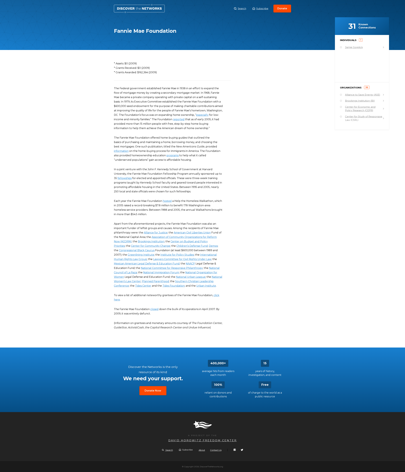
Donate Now (153, 390)
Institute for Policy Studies (177, 254)
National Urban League (191, 276)
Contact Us (215, 450)
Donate (282, 8)
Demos (213, 245)
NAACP (190, 263)
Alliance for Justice (156, 232)
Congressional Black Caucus (137, 250)
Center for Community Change (150, 245)
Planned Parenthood (155, 281)
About (202, 450)
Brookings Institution (151, 241)
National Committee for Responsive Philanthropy (172, 268)
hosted (167, 200)
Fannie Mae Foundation (139, 8)
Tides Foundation (173, 285)
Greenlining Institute (141, 254)
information (121, 150)
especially (202, 114)
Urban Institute (206, 285)
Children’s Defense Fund (192, 245)
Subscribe (262, 8)
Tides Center (143, 285)
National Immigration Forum (161, 272)
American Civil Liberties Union (192, 232)
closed (154, 309)
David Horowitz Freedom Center (202, 440)
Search (242, 8)
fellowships (125, 178)
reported (178, 119)
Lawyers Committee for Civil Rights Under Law (182, 259)
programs (172, 155)
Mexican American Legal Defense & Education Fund (147, 263)
